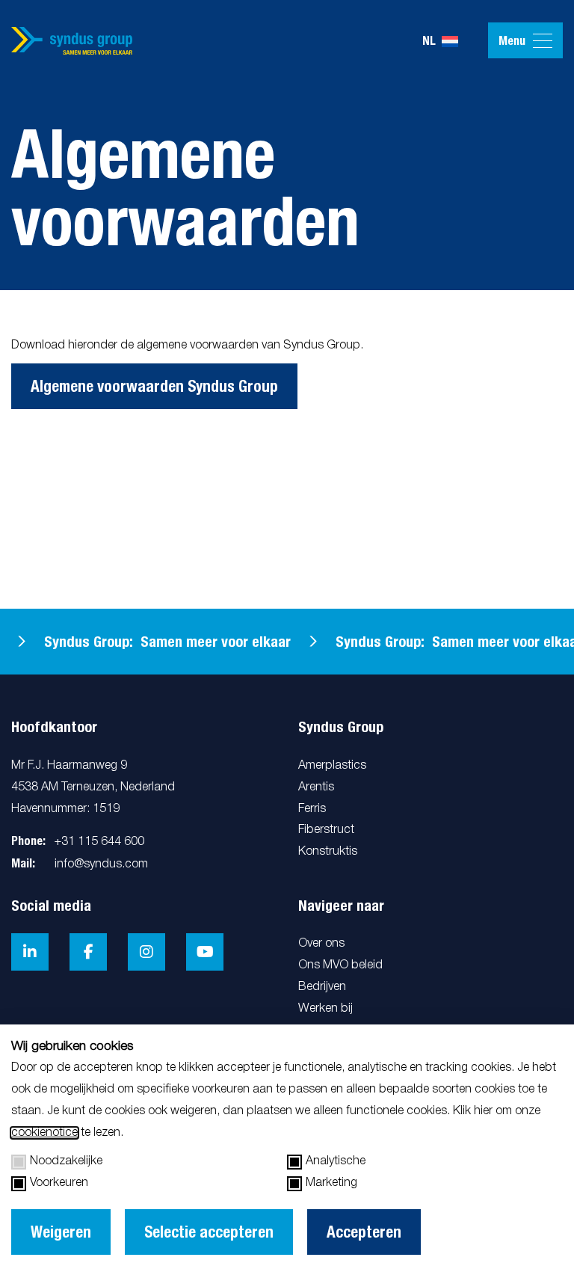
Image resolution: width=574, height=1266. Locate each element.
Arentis (316, 787)
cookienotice (44, 1133)
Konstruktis (327, 851)
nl (429, 41)
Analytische (335, 1161)
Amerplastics (332, 765)
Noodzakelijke (66, 1161)
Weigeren (61, 1232)
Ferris (312, 809)
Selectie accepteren (209, 1232)
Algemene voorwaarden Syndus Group (154, 386)
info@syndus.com (101, 864)
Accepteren (364, 1232)
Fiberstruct (326, 830)
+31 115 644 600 (99, 842)
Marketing (331, 1183)
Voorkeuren (59, 1183)
